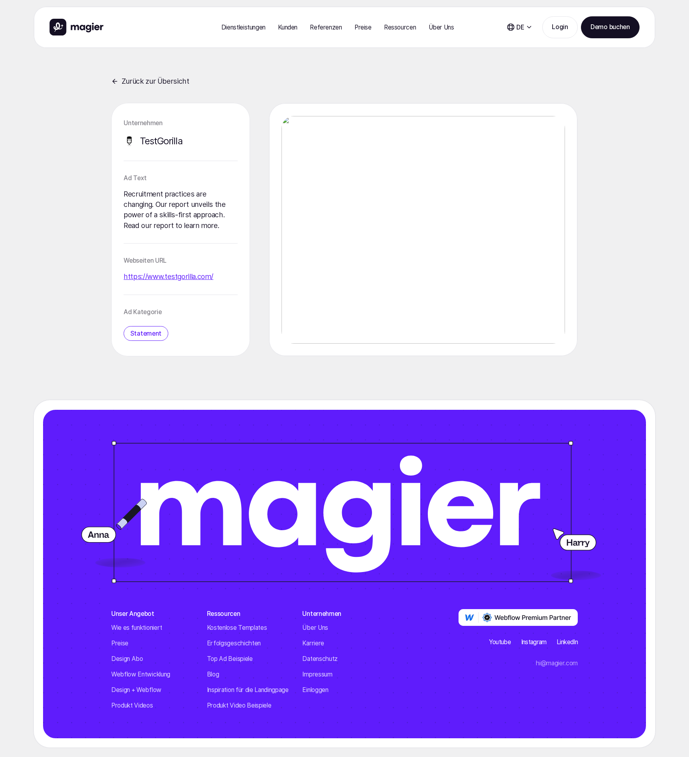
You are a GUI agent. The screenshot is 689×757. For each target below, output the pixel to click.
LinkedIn (567, 642)
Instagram (534, 642)
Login (560, 27)
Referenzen (326, 27)
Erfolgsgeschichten (234, 643)
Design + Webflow (136, 690)
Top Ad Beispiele (230, 659)
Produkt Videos (132, 705)
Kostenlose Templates (237, 627)
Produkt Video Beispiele (239, 705)
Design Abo (127, 659)
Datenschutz (319, 659)
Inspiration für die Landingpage (248, 690)
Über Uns (315, 627)
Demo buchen (610, 27)
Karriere (313, 643)
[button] (243, 27)
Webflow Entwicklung (140, 674)
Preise (363, 27)
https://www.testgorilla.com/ (168, 276)
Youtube (500, 642)
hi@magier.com (557, 663)
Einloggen (315, 690)
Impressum (317, 674)
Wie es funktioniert (136, 627)
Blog (213, 674)
